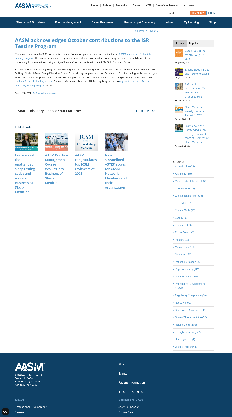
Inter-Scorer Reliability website (36, 81)
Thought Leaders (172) (188, 332)
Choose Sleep (126, 412)
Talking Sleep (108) (186, 324)
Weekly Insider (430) (186, 347)
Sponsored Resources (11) (190, 310)
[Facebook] (119, 392)
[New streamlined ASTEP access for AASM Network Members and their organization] (116, 134)
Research (20, 412)
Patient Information (131, 382)
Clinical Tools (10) (185, 210)
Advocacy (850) (184, 174)
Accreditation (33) (185, 166)
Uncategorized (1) (185, 339)
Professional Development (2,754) (190, 286)
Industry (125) (182, 239)
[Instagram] (142, 392)
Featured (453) (183, 225)
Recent (180, 43)
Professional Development (44, 93)
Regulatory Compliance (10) (191, 295)
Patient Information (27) (188, 262)
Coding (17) (181, 217)
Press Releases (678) (187, 276)
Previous (142, 31)
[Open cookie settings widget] (5, 411)
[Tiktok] (129, 392)
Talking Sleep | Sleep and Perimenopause (197, 71)
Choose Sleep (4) (185, 188)
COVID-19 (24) (186, 203)
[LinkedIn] (147, 392)
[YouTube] (138, 392)
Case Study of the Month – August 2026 (195, 55)
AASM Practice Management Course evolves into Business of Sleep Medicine (56, 169)
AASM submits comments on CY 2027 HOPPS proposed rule (195, 90)
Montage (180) (183, 254)
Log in (211, 13)
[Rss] (124, 392)
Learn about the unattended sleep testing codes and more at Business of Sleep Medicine (25, 173)
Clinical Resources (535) (189, 195)
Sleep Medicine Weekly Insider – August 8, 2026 (194, 111)
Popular (193, 43)
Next (152, 31)
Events (122, 373)
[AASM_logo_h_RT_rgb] (33, 4)
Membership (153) (185, 247)
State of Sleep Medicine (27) (191, 317)
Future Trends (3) (184, 232)
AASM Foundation (129, 407)
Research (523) (183, 302)
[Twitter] (133, 392)
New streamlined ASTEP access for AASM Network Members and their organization (116, 171)
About (122, 364)
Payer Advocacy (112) (187, 269)
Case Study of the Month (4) (190, 181)
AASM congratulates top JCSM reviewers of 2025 (86, 164)
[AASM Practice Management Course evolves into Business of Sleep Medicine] (56, 134)
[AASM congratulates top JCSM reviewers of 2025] (86, 134)
